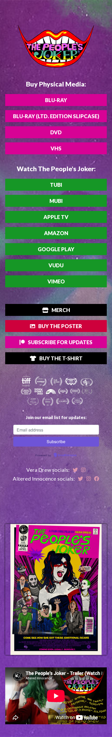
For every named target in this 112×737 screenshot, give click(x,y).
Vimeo (56, 281)
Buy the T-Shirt (60, 358)
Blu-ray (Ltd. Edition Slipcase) (56, 116)
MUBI (56, 201)
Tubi (56, 185)
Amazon (56, 233)
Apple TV (56, 217)
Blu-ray (56, 100)
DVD (56, 132)
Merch (60, 310)
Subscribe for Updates (59, 342)
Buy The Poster (59, 326)
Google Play (56, 249)
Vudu (56, 265)
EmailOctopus (67, 455)
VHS (56, 148)
